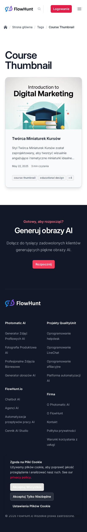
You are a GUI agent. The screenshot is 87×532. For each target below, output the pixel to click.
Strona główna (22, 27)
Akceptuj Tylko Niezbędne (32, 496)
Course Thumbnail (61, 27)
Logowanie (61, 9)
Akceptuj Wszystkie (27, 487)
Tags (40, 27)
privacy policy (20, 477)
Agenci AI (12, 408)
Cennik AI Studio (16, 430)
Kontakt (52, 422)
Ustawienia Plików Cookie (31, 506)
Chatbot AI (12, 399)
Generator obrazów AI (20, 375)
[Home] (5, 27)
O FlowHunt (55, 413)
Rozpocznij (43, 264)
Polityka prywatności (61, 430)
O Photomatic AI (58, 404)
